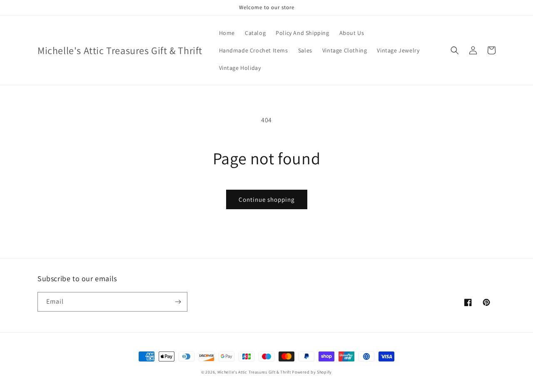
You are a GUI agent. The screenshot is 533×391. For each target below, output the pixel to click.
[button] (455, 50)
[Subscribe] (178, 302)
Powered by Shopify (312, 372)
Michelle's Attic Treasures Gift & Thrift (254, 372)
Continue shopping (267, 199)
